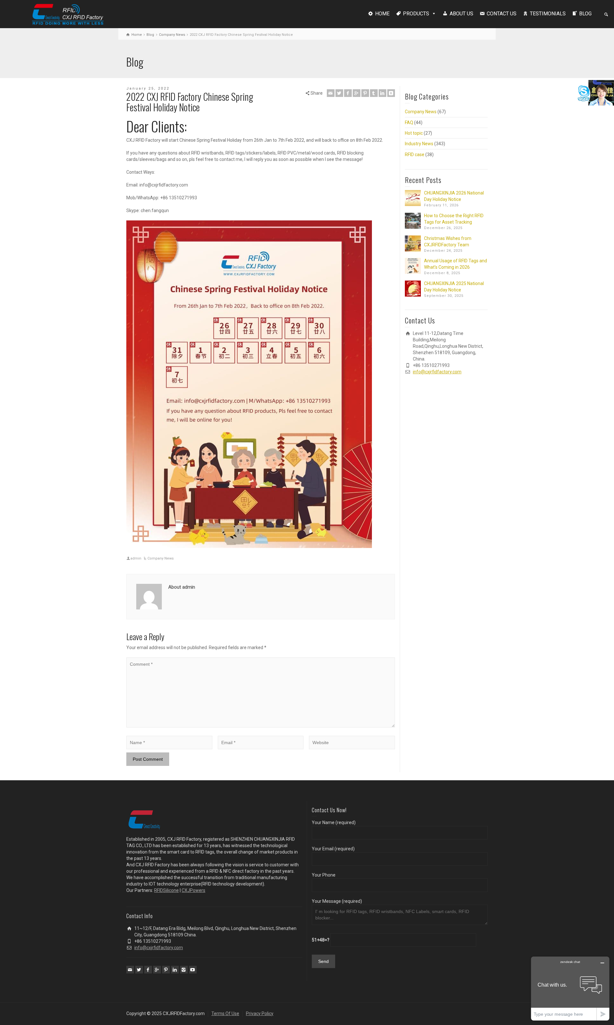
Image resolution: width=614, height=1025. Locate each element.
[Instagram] (184, 969)
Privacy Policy (259, 1013)
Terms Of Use (225, 1013)
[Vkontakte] (391, 93)
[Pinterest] (365, 93)
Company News (160, 558)
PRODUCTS (416, 14)
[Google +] (356, 93)
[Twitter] (339, 93)
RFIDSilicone (166, 890)
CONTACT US (501, 14)
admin (135, 558)
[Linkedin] (382, 93)
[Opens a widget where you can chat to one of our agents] (570, 988)
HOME (382, 14)
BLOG (585, 14)
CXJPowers (193, 890)
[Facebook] (348, 93)
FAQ (409, 122)
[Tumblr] (374, 93)
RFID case (414, 154)
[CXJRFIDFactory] (68, 13)
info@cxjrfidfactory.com (437, 371)
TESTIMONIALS (548, 14)
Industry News (419, 143)
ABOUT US (461, 14)
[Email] (331, 93)
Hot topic (414, 133)
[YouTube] (193, 969)
